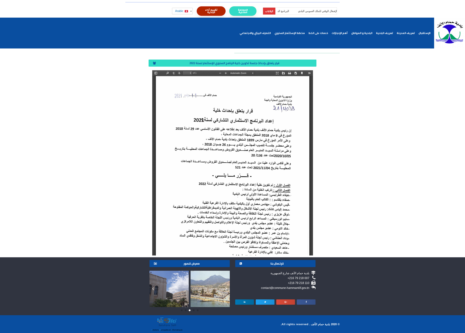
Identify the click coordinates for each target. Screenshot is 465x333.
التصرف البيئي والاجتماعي (255, 33)
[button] (242, 11)
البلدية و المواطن (361, 33)
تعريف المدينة (406, 33)
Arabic (179, 11)
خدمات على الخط (318, 33)
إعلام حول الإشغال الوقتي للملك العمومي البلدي (305, 11)
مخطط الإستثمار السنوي (289, 33)
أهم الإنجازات (340, 33)
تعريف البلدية (384, 33)
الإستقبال (424, 33)
